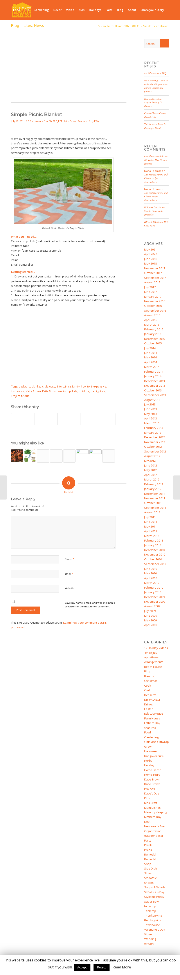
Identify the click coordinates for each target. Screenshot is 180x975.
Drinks (148, 704)
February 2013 (153, 428)
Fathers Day (152, 723)
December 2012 (154, 437)
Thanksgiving (153, 915)
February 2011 (153, 540)
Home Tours (152, 775)
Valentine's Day (154, 929)
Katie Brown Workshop (56, 391)
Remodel (150, 854)
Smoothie (150, 878)
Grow (147, 747)
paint (94, 391)
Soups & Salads (154, 887)
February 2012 (153, 484)
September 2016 (155, 310)
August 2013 (152, 400)
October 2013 (153, 390)
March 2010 (151, 583)
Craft (147, 690)
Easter (148, 709)
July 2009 (150, 611)
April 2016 (150, 320)
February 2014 (153, 372)
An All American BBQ (155, 73)
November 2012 (154, 442)
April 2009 (150, 625)
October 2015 (153, 343)
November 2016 (154, 301)
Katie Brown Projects (75, 121)
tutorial (25, 396)
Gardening (151, 737)
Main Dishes (152, 808)
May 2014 (150, 357)
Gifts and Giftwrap (156, 742)
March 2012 (151, 479)
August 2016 (152, 315)
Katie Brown (33, 391)
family (76, 386)
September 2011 (155, 508)
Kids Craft (150, 803)
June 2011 (150, 522)
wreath (149, 944)
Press (148, 850)
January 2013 (152, 433)
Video (148, 934)
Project (15, 396)
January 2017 (152, 296)
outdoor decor (153, 836)
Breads (149, 676)
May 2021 (150, 249)
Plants (148, 845)
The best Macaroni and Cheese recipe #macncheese (156, 178)
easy (52, 386)
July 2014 (150, 348)
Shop (147, 864)
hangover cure (154, 756)
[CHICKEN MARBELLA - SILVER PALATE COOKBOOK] (17, 455)
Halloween (151, 751)
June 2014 (150, 353)
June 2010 (150, 569)
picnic (102, 391)
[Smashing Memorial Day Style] (95, 455)
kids (74, 391)
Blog (147, 671)
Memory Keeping (155, 812)
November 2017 (154, 268)
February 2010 (153, 587)
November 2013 (154, 386)
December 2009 (154, 597)
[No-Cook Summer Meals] (176, 487)
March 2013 (151, 423)
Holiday (149, 765)
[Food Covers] (108, 456)
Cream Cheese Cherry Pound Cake (155, 115)
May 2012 (150, 470)
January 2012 (152, 489)
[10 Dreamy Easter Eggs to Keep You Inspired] (82, 455)
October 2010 (153, 559)
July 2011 (150, 517)
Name (69, 559)
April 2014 (150, 362)
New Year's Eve (154, 826)
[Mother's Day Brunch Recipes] (69, 456)
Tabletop (150, 911)
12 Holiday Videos (156, 648)
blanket (36, 386)
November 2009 (154, 601)
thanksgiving (152, 920)
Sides (148, 873)
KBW (96, 121)
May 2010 (150, 573)
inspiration (18, 391)
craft (45, 386)
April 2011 (150, 531)
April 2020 (150, 254)
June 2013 (150, 409)
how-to (85, 386)
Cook (147, 685)
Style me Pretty (154, 897)
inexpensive (98, 386)
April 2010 (150, 578)
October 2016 (153, 306)
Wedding (150, 939)
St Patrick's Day (154, 892)
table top (150, 906)
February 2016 (153, 329)
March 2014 (151, 367)
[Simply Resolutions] (30, 455)
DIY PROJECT (55, 121)
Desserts (150, 695)
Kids (147, 798)
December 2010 (154, 550)
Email (69, 573)
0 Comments (35, 121)
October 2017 (153, 273)
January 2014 (152, 376)
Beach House (153, 667)
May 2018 (150, 263)
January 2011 (152, 545)
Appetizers (151, 657)
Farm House (152, 718)
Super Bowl (151, 901)
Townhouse (152, 925)
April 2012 (150, 475)
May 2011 (150, 526)
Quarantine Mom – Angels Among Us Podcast (154, 102)
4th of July (150, 653)
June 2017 (150, 292)
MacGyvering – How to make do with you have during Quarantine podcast (156, 86)
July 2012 (150, 461)
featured (150, 728)
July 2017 (150, 287)
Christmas (151, 681)
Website (69, 588)
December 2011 (154, 494)
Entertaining (63, 386)
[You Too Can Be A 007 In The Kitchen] (43, 456)
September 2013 (155, 395)
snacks (149, 883)
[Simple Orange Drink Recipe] (3, 487)
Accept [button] (82, 967)
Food (147, 732)
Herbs (148, 761)
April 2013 (150, 418)
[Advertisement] (68, 69)
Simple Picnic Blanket (36, 114)
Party (147, 840)
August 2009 (152, 606)
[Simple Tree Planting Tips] (56, 456)
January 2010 (152, 592)
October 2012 (153, 447)
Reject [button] (101, 967)
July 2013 (150, 404)
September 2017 (155, 278)
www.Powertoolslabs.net (156, 156)
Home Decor (152, 770)
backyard (24, 386)
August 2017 (152, 282)
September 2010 (155, 564)
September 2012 (155, 451)
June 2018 (150, 259)
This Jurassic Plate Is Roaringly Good (155, 126)
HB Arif (148, 221)
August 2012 (152, 456)
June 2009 (150, 615)
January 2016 (152, 334)
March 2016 (151, 324)
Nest (147, 822)
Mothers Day (152, 817)
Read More (122, 967)
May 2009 (150, 620)
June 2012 (150, 465)
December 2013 (154, 381)
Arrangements (153, 662)
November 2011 (154, 498)
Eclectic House (153, 713)
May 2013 (150, 414)
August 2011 (152, 512)
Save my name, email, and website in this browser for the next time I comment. (90, 604)
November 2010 (154, 554)
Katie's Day (151, 793)
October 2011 (153, 503)
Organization (153, 831)
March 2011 (151, 536)
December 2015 (154, 339)
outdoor (84, 391)
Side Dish (150, 868)
